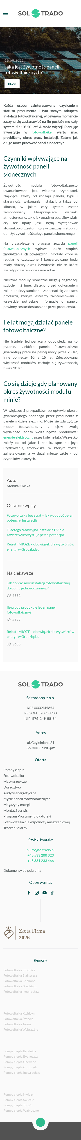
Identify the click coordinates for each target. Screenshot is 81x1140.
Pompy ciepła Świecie (18, 1100)
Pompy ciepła (13, 770)
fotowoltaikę (42, 132)
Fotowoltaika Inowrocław (21, 991)
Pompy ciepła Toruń (17, 1105)
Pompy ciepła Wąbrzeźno (21, 1110)
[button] (5, 13)
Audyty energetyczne (19, 793)
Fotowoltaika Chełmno (19, 981)
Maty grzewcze (15, 781)
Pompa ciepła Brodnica (19, 1051)
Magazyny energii (17, 804)
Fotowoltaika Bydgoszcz (20, 975)
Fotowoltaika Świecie (18, 1019)
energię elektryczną (18, 437)
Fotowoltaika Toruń (17, 1024)
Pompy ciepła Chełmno (19, 1062)
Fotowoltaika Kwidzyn (19, 1013)
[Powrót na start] (40, 13)
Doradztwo (12, 787)
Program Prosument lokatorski (27, 816)
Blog (12, 83)
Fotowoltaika (13, 775)
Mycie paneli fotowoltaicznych (26, 799)
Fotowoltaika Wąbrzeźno (20, 1029)
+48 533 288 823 (40, 855)
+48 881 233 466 (40, 860)
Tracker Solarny (15, 828)
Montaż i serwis (15, 810)
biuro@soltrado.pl (40, 850)
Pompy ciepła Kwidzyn (19, 1094)
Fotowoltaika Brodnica (19, 970)
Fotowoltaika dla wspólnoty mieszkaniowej (36, 822)
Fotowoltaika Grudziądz (20, 986)
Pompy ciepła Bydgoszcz (20, 1056)
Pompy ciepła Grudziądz (20, 1067)
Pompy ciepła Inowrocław (21, 1072)
